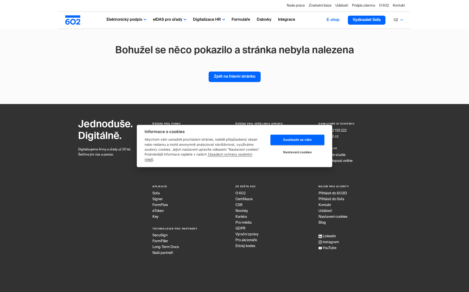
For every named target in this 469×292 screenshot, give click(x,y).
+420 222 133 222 (333, 130)
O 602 (384, 5)
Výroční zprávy (246, 234)
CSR (239, 205)
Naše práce (296, 5)
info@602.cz (329, 136)
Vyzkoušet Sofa (367, 20)
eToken (158, 211)
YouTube (329, 248)
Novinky (241, 211)
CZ (396, 20)
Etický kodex (245, 246)
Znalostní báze (320, 5)
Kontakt (399, 5)
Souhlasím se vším (297, 140)
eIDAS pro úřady (168, 20)
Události (341, 5)
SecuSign (160, 235)
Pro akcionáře (246, 240)
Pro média (243, 222)
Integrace (286, 20)
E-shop (333, 20)
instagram (330, 242)
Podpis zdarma (363, 5)
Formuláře (241, 20)
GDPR (240, 228)
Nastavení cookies (333, 217)
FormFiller (160, 241)
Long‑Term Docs (165, 247)
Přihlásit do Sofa (331, 199)
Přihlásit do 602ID (333, 193)
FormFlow (160, 205)
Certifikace (244, 199)
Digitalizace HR (207, 20)
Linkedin (329, 236)
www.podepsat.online (335, 161)
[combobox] (395, 20)
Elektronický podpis (125, 20)
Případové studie (332, 155)
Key (155, 217)
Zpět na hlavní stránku (234, 77)
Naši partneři (162, 253)
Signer (157, 199)
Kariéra (241, 217)
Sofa (156, 193)
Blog (322, 222)
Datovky (264, 20)
